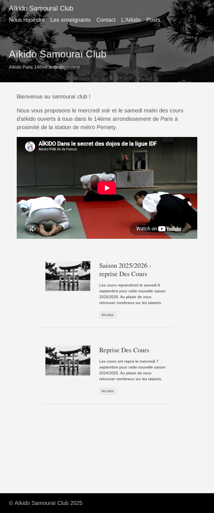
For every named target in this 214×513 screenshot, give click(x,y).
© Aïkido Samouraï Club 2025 (45, 503)
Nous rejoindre (27, 20)
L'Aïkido (131, 20)
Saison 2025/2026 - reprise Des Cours (125, 269)
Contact (106, 20)
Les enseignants (70, 20)
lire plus (108, 315)
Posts (153, 20)
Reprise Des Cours (124, 349)
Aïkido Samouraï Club (41, 8)
